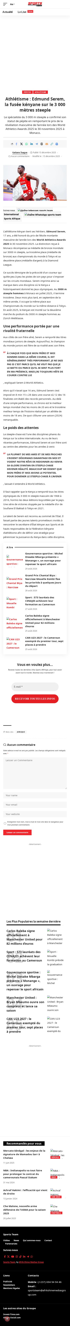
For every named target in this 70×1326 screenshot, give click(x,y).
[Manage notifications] (7, 1318)
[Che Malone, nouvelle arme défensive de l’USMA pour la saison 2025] (58, 1209)
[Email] (46, 144)
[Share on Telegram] (36, 144)
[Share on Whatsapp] (26, 144)
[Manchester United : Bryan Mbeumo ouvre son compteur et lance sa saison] (55, 1003)
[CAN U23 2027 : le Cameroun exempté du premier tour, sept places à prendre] (15, 643)
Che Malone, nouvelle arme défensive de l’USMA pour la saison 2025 (24, 1209)
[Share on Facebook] (16, 144)
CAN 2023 (56, 1197)
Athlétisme (40, 92)
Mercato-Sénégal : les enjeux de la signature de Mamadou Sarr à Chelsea (24, 1154)
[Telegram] (28, 1257)
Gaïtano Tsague (19, 152)
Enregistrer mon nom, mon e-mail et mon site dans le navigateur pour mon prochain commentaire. (35, 823)
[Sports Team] (35, 4)
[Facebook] (4, 1257)
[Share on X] (21, 144)
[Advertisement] (35, 52)
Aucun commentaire (20, 156)
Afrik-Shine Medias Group (31, 1262)
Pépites (27, 92)
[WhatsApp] (32, 1257)
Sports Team (10, 1234)
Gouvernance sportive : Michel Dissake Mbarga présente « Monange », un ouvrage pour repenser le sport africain (44, 559)
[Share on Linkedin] (31, 144)
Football (56, 1213)
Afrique (21, 732)
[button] (6, 4)
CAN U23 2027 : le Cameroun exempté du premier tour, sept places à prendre (44, 641)
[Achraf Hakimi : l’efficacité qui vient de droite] (58, 1193)
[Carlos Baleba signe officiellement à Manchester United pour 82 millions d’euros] (15, 623)
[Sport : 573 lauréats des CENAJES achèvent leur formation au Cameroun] (15, 603)
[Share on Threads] (41, 144)
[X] (8, 1257)
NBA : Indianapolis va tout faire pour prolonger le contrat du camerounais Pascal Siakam (22, 1174)
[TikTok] (20, 1257)
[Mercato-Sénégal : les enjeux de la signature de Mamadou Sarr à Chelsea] (58, 1154)
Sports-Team (9, 1262)
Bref (54, 1177)
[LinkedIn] (24, 1257)
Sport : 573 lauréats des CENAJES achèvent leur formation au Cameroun (40, 601)
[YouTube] (12, 1257)
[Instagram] (17, 1257)
